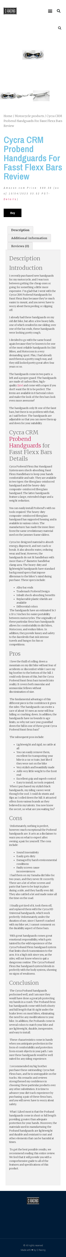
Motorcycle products (29, 116)
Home (8, 116)
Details (10, 199)
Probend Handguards (25, 442)
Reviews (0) (20, 246)
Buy (12, 213)
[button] (50, 10)
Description (20, 230)
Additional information (29, 238)
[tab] (20, 230)
